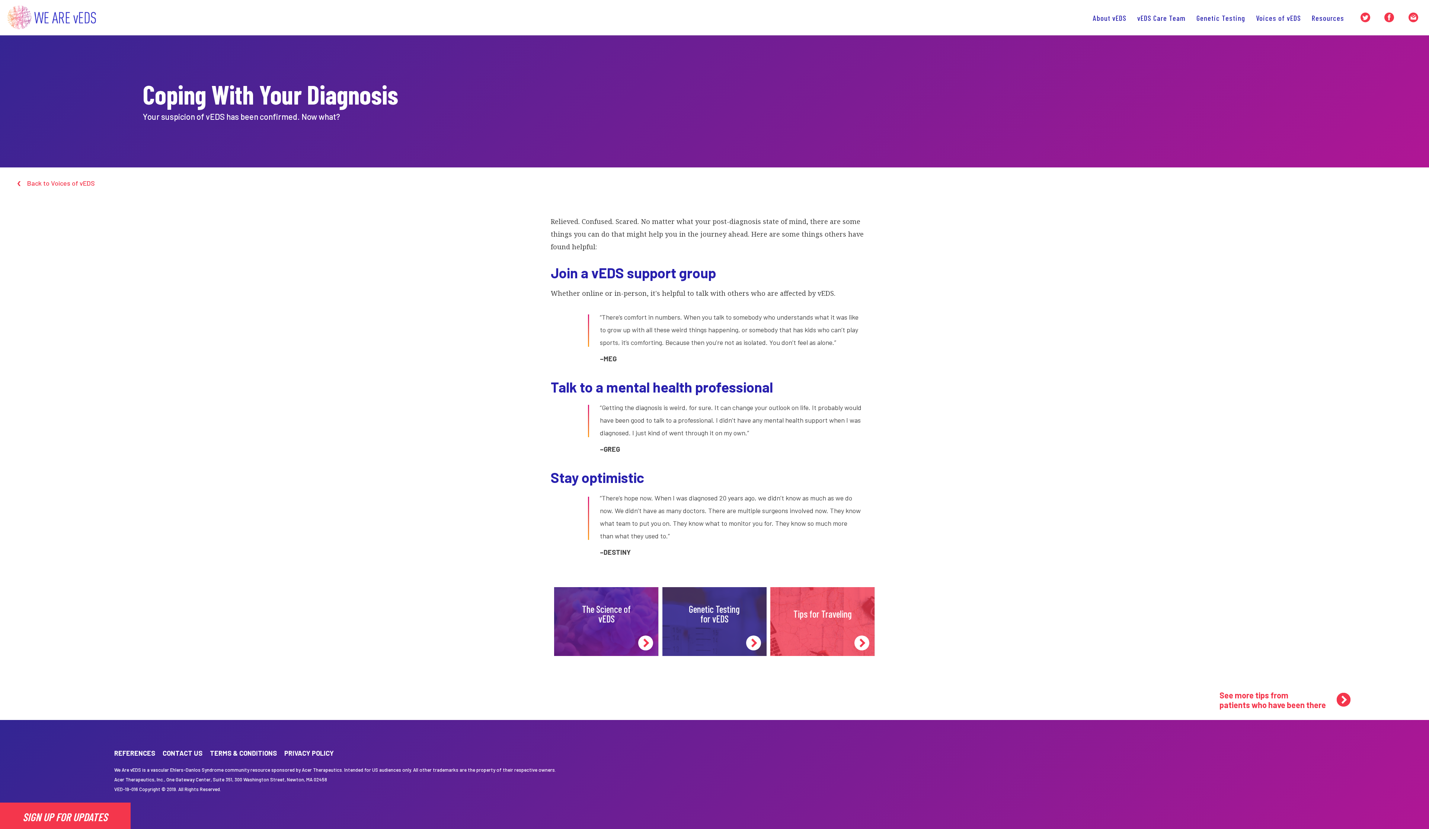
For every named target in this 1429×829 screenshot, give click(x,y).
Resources (1328, 17)
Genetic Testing (1220, 17)
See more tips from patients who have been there (1272, 700)
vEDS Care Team (1161, 17)
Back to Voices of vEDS (61, 183)
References (134, 753)
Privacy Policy (309, 753)
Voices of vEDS (1278, 17)
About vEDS (1109, 17)
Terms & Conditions (243, 753)
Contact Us (182, 753)
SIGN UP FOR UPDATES (65, 816)
